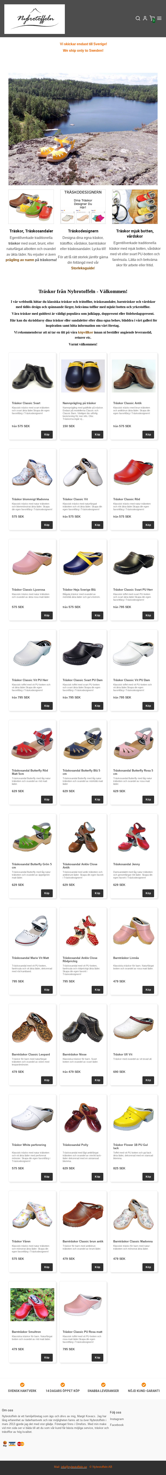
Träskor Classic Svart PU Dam (83, 680)
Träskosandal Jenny (126, 864)
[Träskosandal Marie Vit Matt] (32, 930)
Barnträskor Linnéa (126, 958)
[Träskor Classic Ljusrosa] (32, 562)
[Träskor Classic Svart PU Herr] (134, 562)
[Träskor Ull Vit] (134, 1027)
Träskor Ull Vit (122, 1054)
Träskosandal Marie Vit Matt (30, 958)
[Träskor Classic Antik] (134, 376)
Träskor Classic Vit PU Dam (131, 680)
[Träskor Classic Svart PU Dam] (83, 653)
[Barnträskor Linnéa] (134, 930)
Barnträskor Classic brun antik (83, 1241)
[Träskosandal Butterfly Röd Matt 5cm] (32, 743)
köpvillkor (85, 332)
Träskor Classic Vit (75, 499)
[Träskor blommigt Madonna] (32, 472)
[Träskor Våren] (32, 1214)
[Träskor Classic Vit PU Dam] (134, 653)
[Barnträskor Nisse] (83, 1027)
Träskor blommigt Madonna (30, 499)
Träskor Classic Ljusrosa (28, 589)
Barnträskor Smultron (26, 1331)
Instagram (117, 1419)
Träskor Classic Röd (126, 499)
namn (29, 260)
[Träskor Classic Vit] (83, 472)
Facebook (117, 1425)
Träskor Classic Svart (26, 403)
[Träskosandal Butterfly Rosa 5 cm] (134, 743)
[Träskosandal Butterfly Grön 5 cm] (32, 837)
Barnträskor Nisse (74, 1054)
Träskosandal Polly (75, 1145)
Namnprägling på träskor (79, 403)
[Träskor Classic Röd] (134, 472)
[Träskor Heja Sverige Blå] (83, 562)
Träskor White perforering (29, 1145)
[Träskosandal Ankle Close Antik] (83, 837)
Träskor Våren (21, 1241)
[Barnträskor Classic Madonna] (134, 1214)
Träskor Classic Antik (127, 403)
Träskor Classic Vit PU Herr (30, 680)
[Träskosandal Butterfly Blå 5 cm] (83, 743)
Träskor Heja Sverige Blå (79, 589)
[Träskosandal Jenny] (134, 837)
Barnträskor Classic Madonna (133, 1241)
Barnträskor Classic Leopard (31, 1054)
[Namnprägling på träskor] (83, 376)
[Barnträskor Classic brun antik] (83, 1214)
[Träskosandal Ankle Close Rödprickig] (83, 930)
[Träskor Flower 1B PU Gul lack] (134, 1117)
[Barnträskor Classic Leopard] (32, 1027)
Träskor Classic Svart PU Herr (133, 589)
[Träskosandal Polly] (83, 1117)
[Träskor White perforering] (32, 1117)
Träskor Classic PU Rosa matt (82, 1331)
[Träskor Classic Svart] (32, 376)
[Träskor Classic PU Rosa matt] (83, 1304)
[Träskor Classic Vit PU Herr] (32, 653)
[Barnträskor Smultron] (32, 1304)
